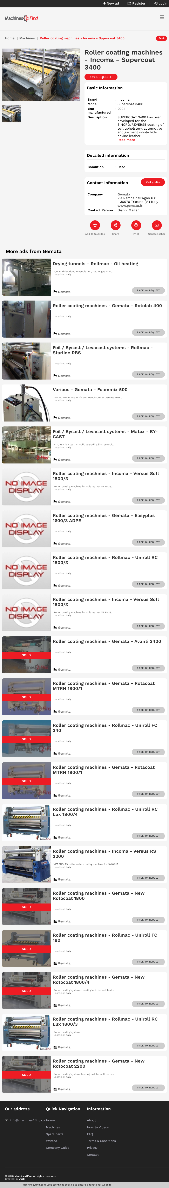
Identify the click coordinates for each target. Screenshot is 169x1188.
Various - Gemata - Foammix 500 (90, 389)
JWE (22, 1179)
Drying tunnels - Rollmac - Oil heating (95, 263)
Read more (126, 140)
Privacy (92, 1148)
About (91, 1120)
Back (161, 38)
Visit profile (153, 182)
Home (9, 38)
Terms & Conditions (101, 1141)
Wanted (51, 1141)
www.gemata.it (129, 206)
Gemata (123, 194)
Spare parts (54, 1134)
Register (138, 3)
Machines (27, 38)
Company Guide (57, 1148)
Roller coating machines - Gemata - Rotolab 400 (107, 305)
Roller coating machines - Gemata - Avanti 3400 (107, 641)
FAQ (90, 1134)
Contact (93, 1155)
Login (162, 3)
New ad (112, 3)
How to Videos (98, 1127)
